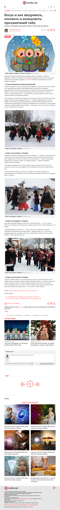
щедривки (36, 315)
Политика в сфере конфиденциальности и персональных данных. (25, 504)
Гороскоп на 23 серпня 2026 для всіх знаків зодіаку (15, 453)
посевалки (45, 315)
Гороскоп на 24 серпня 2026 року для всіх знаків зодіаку (43, 427)
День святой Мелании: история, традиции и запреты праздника (42, 344)
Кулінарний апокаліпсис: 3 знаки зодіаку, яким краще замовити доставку (43, 479)
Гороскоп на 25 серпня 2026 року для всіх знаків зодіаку (16, 427)
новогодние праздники (15, 315)
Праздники (7, 36)
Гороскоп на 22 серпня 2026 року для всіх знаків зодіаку (43, 453)
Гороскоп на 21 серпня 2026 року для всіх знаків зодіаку (16, 479)
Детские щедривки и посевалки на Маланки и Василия (16, 344)
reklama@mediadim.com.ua (25, 498)
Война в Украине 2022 (30, 10)
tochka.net (28, 79)
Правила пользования (8, 504)
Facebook (20, 307)
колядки (27, 315)
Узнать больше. (30, 506)
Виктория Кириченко (15, 29)
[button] (51, 7)
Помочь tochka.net (17, 10)
